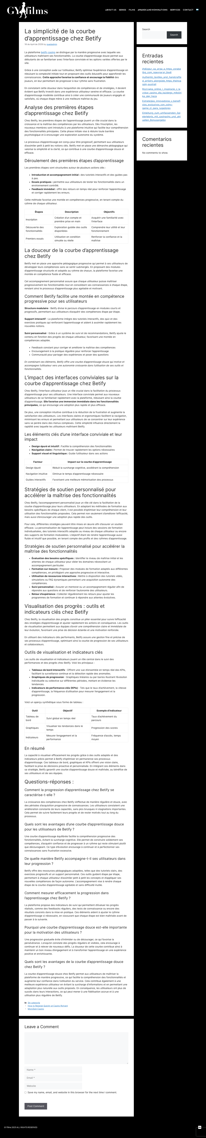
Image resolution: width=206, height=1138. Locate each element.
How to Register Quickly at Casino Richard (48, 1006)
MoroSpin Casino (36, 1009)
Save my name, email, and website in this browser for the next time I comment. (72, 1092)
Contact (188, 9)
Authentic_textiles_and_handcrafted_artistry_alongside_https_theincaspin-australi (161, 81)
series (122, 9)
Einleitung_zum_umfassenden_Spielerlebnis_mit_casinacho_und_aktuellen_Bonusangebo (161, 117)
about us (110, 9)
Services (175, 9)
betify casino (48, 52)
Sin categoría (34, 1002)
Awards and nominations (152, 9)
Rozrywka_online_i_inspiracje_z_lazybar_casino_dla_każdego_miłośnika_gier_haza (161, 93)
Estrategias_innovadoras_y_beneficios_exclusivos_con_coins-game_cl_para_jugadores (161, 105)
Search (146, 29)
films (132, 9)
